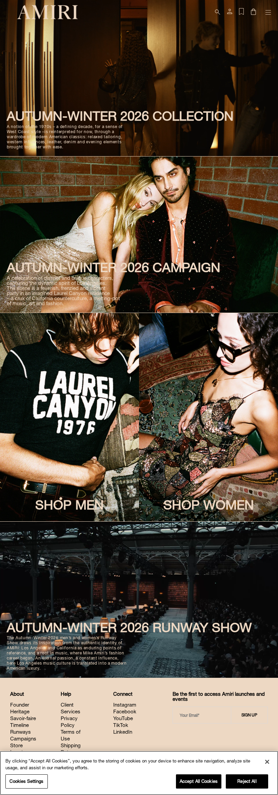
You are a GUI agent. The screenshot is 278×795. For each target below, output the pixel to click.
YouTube (123, 718)
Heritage (19, 711)
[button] (253, 12)
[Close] (267, 761)
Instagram (124, 705)
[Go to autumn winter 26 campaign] (139, 234)
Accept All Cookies (199, 781)
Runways (20, 732)
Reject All (246, 781)
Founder (19, 705)
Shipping (71, 745)
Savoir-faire (23, 718)
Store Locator (19, 748)
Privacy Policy (69, 721)
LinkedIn (122, 732)
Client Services (70, 708)
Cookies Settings (26, 781)
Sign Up (249, 715)
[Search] (217, 12)
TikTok (120, 725)
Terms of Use (70, 735)
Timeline (19, 725)
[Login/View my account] (229, 13)
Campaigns (23, 738)
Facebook (124, 711)
